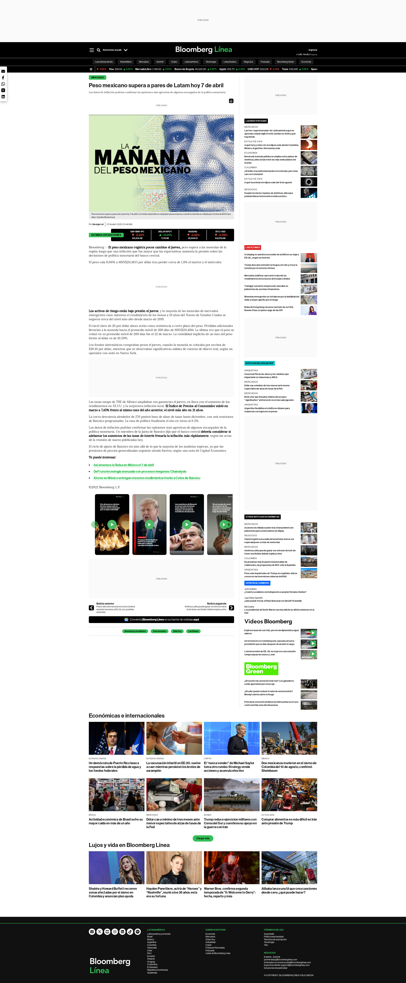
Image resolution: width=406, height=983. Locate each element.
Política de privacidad (274, 936)
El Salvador (152, 967)
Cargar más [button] (203, 838)
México (150, 939)
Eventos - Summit (272, 957)
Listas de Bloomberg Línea (218, 953)
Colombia (151, 945)
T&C (266, 945)
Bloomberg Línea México (135, 631)
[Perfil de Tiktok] (130, 932)
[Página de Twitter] (99, 932)
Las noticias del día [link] (104, 61)
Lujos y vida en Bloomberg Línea (129, 845)
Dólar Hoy (210, 939)
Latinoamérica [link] (191, 61)
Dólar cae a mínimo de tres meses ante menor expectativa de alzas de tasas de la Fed (173, 823)
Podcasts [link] (265, 61)
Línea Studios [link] (230, 61)
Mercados (97, 77)
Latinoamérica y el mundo (159, 934)
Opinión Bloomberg (257, 583)
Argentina (151, 942)
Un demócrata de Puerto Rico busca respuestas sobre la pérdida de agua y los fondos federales (115, 767)
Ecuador (151, 956)
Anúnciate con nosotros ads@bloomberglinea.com (287, 962)
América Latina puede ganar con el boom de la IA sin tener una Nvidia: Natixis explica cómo (205, 608)
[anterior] (91, 607)
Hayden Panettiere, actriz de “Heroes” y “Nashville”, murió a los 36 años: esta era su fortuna (174, 892)
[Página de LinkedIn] (122, 932)
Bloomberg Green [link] (285, 61)
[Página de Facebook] (92, 932)
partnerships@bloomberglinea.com (280, 959)
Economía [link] (306, 61)
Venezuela (152, 947)
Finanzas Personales (215, 947)
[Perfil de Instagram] (115, 932)
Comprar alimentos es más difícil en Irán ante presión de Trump (289, 821)
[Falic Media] (298, 54)
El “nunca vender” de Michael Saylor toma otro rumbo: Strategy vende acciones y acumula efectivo (229, 767)
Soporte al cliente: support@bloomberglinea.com (286, 965)
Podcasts (210, 950)
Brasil (150, 936)
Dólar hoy (177, 631)
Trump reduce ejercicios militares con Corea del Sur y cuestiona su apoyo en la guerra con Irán (230, 823)
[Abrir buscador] (99, 50)
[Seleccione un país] (125, 50)
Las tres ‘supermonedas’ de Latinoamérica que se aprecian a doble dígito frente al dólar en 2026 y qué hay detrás (270, 133)
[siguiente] (231, 607)
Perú (149, 953)
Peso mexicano (159, 631)
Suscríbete (269, 934)
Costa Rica (152, 964)
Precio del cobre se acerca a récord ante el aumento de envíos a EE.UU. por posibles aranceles (115, 609)
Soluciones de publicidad (275, 968)
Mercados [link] (144, 61)
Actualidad (211, 942)
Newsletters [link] (125, 61)
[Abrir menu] (92, 50)
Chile (149, 950)
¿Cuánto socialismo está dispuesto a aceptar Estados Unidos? (275, 592)
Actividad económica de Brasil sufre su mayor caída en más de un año (116, 821)
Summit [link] (160, 61)
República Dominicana (157, 970)
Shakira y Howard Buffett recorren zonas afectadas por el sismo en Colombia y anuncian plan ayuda (113, 892)
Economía (210, 934)
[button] (231, 101)
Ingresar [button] (313, 50)
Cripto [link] (174, 61)
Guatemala (152, 972)
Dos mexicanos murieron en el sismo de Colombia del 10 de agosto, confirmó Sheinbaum (289, 767)
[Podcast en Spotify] (137, 932)
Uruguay (151, 961)
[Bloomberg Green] (280, 669)
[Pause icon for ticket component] (91, 69)
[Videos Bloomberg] (280, 621)
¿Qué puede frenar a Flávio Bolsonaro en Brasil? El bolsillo (273, 601)
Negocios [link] (248, 61)
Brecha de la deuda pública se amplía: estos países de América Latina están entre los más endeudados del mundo (270, 159)
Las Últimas (193, 631)
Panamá (151, 959)
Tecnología (269, 942)
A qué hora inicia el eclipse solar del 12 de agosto (268, 182)
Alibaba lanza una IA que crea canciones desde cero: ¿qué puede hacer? (289, 890)
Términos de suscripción (275, 939)
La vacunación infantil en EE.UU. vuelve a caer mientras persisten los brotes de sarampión (173, 767)
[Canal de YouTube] (107, 932)
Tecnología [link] (211, 61)
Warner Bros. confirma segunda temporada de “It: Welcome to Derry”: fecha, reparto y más (230, 892)
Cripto (209, 945)
